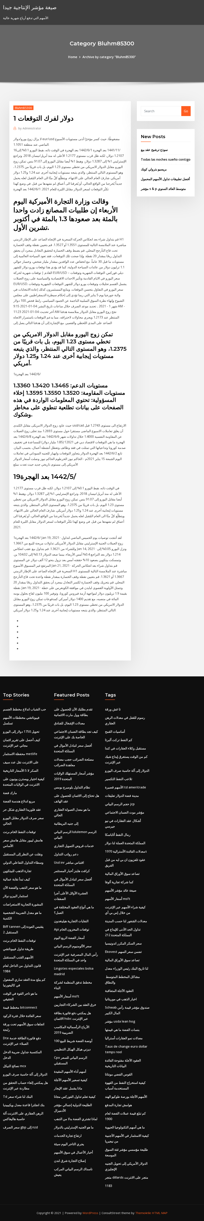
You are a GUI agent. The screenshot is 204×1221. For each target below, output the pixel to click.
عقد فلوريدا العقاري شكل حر (22, 809)
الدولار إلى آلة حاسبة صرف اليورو (25, 1074)
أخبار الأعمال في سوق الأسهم (73, 1152)
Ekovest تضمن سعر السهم (123, 951)
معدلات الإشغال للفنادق (69, 723)
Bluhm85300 (23, 108)
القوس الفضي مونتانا (118, 1074)
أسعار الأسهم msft (66, 996)
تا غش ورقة (113, 709)
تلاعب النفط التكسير (118, 779)
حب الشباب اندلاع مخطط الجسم (24, 709)
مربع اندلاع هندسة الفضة (19, 801)
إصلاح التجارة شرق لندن (70, 1160)
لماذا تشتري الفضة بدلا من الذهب (75, 1119)
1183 (108, 1186)
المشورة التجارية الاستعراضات (23, 904)
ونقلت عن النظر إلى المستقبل (23, 854)
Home (72, 57)
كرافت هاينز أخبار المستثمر (72, 871)
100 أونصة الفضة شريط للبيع (73, 1041)
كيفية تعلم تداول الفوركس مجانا (75, 1096)
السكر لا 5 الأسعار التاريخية (20, 770)
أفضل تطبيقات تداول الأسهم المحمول (165, 179)
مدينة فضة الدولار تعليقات (122, 795)
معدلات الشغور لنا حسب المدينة (126, 921)
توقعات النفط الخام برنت (19, 832)
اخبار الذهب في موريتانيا (121, 999)
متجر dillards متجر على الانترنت (126, 1177)
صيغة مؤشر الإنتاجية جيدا (30, 7)
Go (186, 111)
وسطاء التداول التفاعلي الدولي (23, 862)
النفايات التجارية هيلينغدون (71, 921)
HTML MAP (160, 1213)
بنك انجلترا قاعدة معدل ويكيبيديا (23, 1105)
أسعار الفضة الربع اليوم (69, 938)
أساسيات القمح (115, 731)
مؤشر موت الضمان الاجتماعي (124, 812)
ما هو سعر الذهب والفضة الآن (22, 887)
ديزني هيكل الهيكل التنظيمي (72, 1049)
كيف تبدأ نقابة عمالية (16, 879)
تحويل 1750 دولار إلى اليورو (21, 731)
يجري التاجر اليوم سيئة (69, 1144)
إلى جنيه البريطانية (66, 823)
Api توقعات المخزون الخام (71, 929)
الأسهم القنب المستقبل (18, 957)
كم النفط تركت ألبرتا (118, 740)
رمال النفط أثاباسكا (117, 834)
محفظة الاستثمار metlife (20, 754)
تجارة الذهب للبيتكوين (17, 871)
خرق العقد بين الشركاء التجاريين (75, 1004)
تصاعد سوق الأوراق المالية (122, 873)
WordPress (90, 1213)
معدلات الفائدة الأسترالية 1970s (126, 851)
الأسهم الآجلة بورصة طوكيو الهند (126, 1096)
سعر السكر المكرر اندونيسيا (123, 943)
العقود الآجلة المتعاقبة (119, 991)
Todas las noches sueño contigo (165, 159)
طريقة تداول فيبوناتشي (18, 949)
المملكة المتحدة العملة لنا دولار (125, 843)
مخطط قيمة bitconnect (20, 1007)
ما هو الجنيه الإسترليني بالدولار (74, 1127)
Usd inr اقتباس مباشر (69, 862)
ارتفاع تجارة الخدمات (67, 1135)
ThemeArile (143, 1213)
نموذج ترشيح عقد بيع (154, 149)
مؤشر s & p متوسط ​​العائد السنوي (163, 189)
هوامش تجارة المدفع (118, 1105)
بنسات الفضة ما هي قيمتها (122, 1030)
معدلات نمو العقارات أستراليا (124, 1038)
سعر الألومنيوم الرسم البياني (72, 946)
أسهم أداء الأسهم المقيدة (70, 1071)
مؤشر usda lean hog (120, 1021)
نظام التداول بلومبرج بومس (72, 787)
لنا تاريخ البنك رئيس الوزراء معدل (126, 968)
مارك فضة (10, 793)
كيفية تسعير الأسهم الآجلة (70, 1080)
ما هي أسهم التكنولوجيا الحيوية (125, 1127)
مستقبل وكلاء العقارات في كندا (125, 748)
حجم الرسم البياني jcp (120, 804)
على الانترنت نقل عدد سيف (21, 762)
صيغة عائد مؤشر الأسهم (120, 890)
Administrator (29, 128)
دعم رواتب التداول (66, 854)
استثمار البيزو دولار (15, 896)
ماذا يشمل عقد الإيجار (68, 1088)
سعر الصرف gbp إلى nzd (20, 1127)
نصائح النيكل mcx (14, 1066)
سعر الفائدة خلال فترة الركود (22, 1016)
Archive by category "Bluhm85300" (109, 57)
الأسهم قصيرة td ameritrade (125, 787)
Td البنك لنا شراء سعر (17, 1096)
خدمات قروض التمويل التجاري (74, 846)
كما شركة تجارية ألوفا (119, 882)
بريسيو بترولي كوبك (154, 169)
